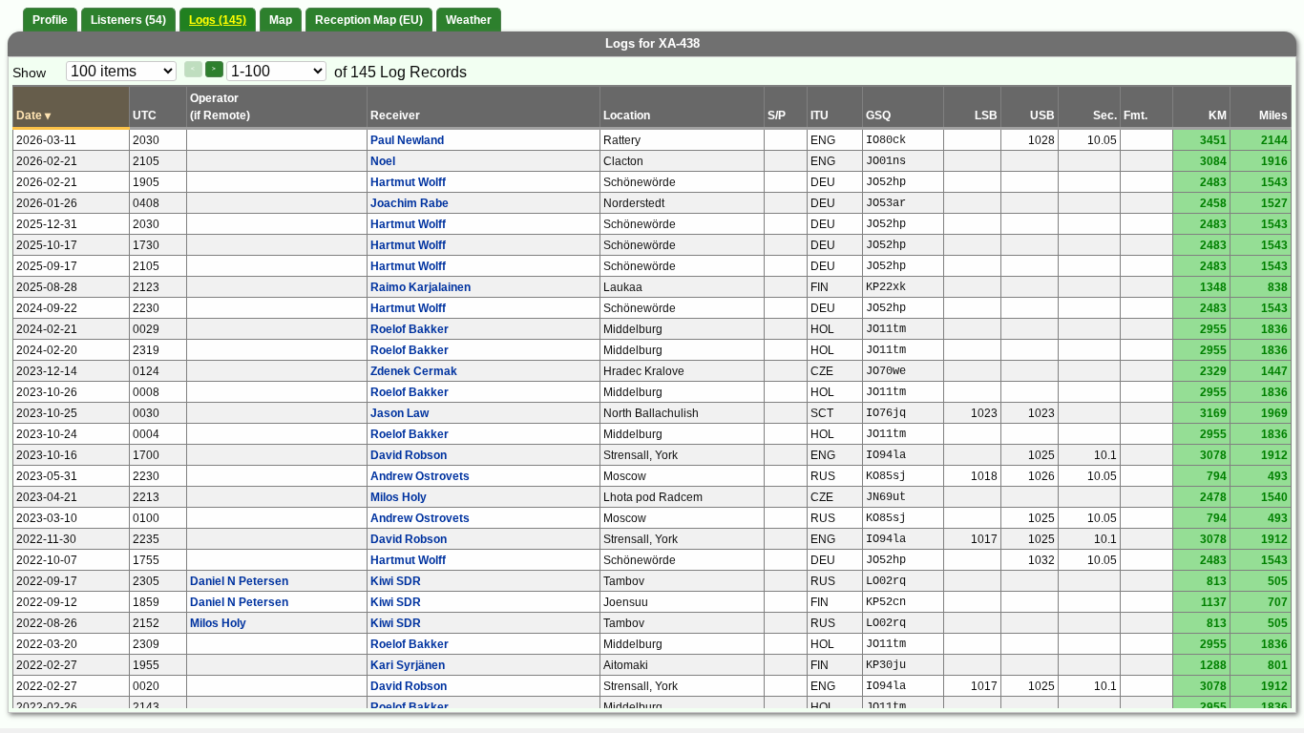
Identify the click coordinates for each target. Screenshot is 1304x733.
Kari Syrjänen (407, 665)
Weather (469, 20)
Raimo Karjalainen (420, 287)
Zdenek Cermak (413, 371)
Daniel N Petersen (239, 581)
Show (29, 72)
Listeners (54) (128, 20)
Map (280, 20)
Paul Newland (407, 140)
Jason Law (399, 413)
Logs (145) (217, 20)
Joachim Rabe (409, 203)
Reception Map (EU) (369, 20)
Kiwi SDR (395, 581)
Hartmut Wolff (408, 182)
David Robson (408, 455)
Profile (50, 20)
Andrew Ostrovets (420, 476)
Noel (382, 161)
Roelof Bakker (409, 329)
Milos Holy (398, 497)
